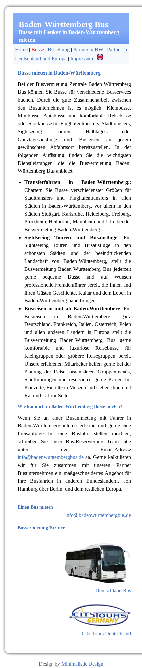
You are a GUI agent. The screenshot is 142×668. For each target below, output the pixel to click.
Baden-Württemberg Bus (63, 24)
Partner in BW (88, 49)
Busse (37, 49)
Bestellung (59, 49)
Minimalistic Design (82, 664)
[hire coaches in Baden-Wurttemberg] (100, 58)
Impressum (81, 58)
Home (21, 49)
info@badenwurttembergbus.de (51, 457)
